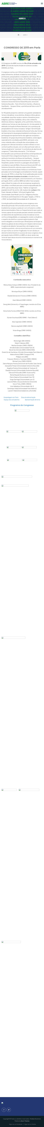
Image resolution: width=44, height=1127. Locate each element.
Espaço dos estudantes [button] (11, 400)
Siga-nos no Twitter (9, 1110)
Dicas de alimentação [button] (28, 397)
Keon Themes (25, 1121)
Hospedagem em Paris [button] (11, 397)
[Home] (19, 35)
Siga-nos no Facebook (4, 1110)
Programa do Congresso (22, 405)
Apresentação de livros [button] (32, 400)
